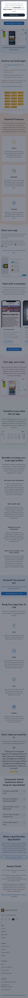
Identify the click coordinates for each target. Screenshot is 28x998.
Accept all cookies (14, 15)
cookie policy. (17, 7)
